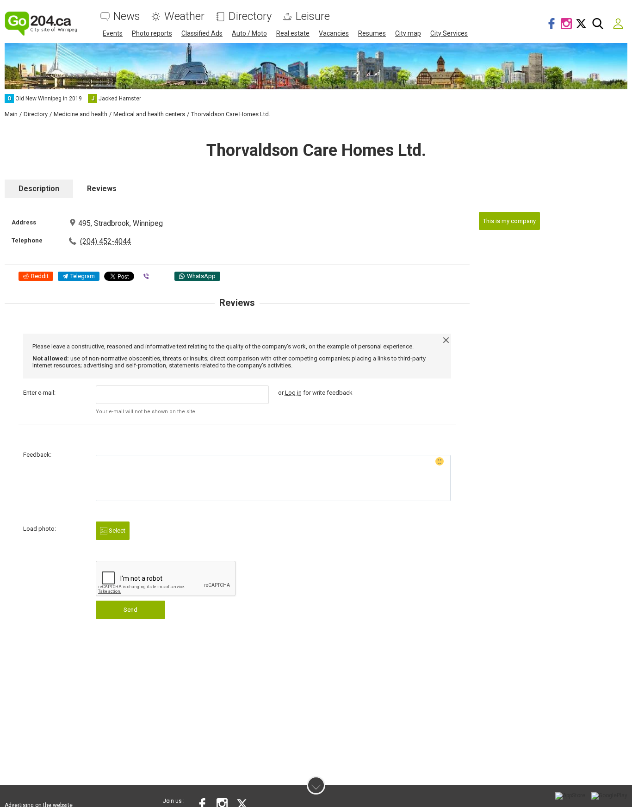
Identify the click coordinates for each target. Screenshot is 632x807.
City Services (449, 33)
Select (116, 530)
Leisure (313, 16)
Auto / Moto (249, 33)
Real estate (293, 33)
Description (39, 188)
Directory (250, 16)
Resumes (372, 33)
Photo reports (152, 33)
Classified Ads (202, 33)
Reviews (102, 188)
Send (130, 609)
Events (113, 33)
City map (408, 33)
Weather (184, 16)
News (126, 16)
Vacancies (334, 33)
